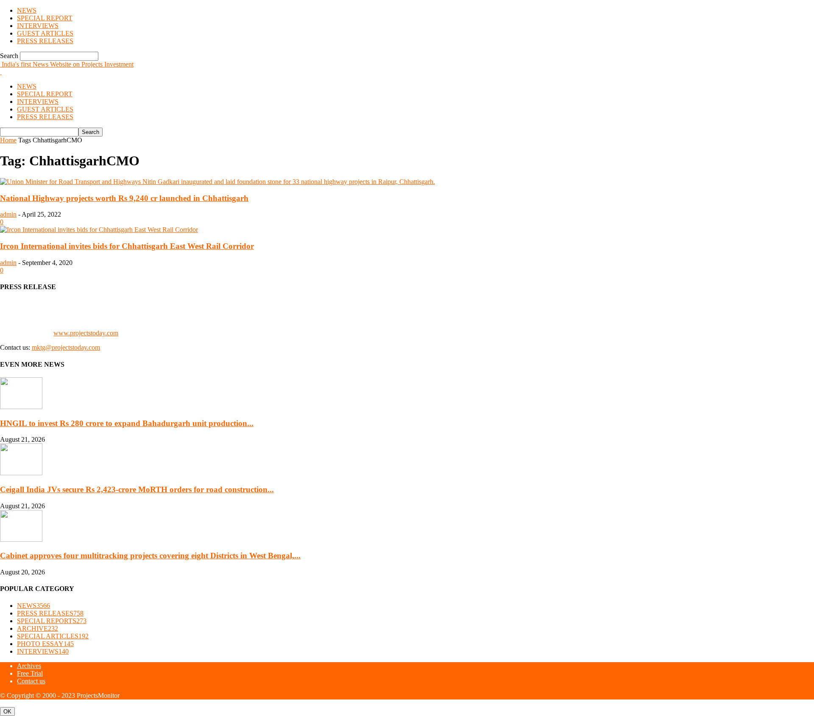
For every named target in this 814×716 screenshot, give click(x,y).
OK (7, 711)
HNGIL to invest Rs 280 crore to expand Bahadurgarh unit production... (127, 423)
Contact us (31, 681)
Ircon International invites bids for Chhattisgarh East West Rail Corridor (127, 246)
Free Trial (30, 673)
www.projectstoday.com (85, 333)
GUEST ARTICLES (45, 33)
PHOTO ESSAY (45, 643)
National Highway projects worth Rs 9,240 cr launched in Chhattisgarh (124, 198)
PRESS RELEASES (45, 41)
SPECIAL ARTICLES (53, 636)
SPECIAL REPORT (44, 18)
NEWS (26, 10)
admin (8, 214)
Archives (29, 665)
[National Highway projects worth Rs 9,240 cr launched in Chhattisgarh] (217, 181)
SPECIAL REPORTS (51, 620)
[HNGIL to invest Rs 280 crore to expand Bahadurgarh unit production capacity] (21, 406)
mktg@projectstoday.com (66, 347)
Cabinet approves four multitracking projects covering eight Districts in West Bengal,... (150, 555)
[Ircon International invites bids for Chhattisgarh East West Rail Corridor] (99, 229)
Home (8, 140)
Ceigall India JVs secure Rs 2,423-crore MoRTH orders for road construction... (137, 489)
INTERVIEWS (38, 25)
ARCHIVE (37, 628)
